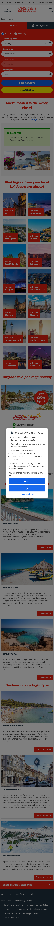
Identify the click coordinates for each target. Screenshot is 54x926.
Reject (27, 488)
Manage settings (27, 494)
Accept (27, 481)
